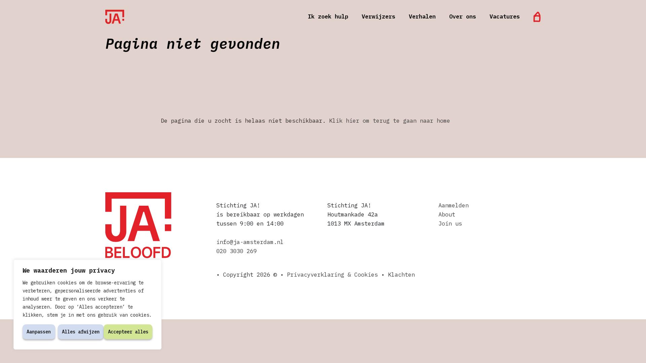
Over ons (462, 16)
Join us (450, 223)
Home (537, 17)
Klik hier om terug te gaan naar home (389, 120)
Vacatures (505, 16)
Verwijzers (378, 16)
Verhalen (422, 16)
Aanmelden (453, 205)
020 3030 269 (236, 251)
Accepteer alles (128, 332)
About (446, 214)
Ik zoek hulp (328, 16)
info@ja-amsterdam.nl (250, 242)
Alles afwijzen (81, 332)
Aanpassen (39, 332)
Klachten (401, 274)
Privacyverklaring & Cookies (332, 274)
